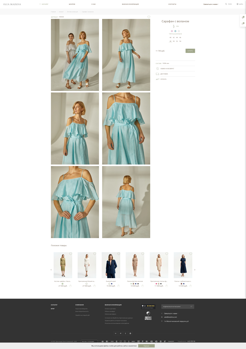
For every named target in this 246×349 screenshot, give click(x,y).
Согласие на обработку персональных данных (119, 318)
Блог (53, 309)
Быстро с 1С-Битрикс (88, 341)
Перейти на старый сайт (82, 315)
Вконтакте (116, 333)
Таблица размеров (175, 34)
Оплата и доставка (110, 309)
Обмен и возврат (110, 311)
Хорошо (146, 346)
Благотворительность (82, 311)
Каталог (54, 305)
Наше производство (81, 309)
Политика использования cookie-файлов (117, 323)
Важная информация (113, 305)
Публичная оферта (110, 314)
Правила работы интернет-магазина (116, 320)
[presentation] (51, 270)
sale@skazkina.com (170, 317)
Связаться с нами (210, 4)
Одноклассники (125, 333)
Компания (79, 305)
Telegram (120, 333)
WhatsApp (130, 333)
